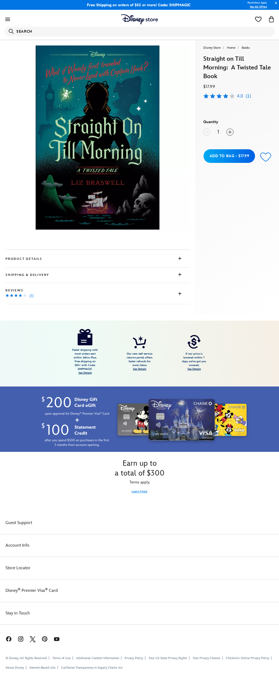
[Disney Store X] (32, 638)
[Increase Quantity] (229, 132)
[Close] (274, 6)
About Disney (14, 668)
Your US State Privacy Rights (167, 658)
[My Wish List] (258, 19)
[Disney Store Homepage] (139, 19)
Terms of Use (61, 658)
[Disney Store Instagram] (20, 638)
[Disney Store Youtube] (56, 638)
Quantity (210, 122)
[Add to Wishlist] (265, 157)
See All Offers (258, 6)
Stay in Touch (17, 613)
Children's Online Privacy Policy (247, 658)
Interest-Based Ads (42, 668)
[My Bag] (271, 19)
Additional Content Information (97, 658)
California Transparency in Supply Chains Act (92, 668)
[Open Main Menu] (7, 19)
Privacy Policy (134, 658)
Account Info (17, 545)
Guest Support (18, 522)
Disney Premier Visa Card (31, 590)
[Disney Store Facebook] (6, 638)
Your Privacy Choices (206, 658)
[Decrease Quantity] (206, 132)
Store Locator (18, 568)
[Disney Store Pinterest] (44, 638)
